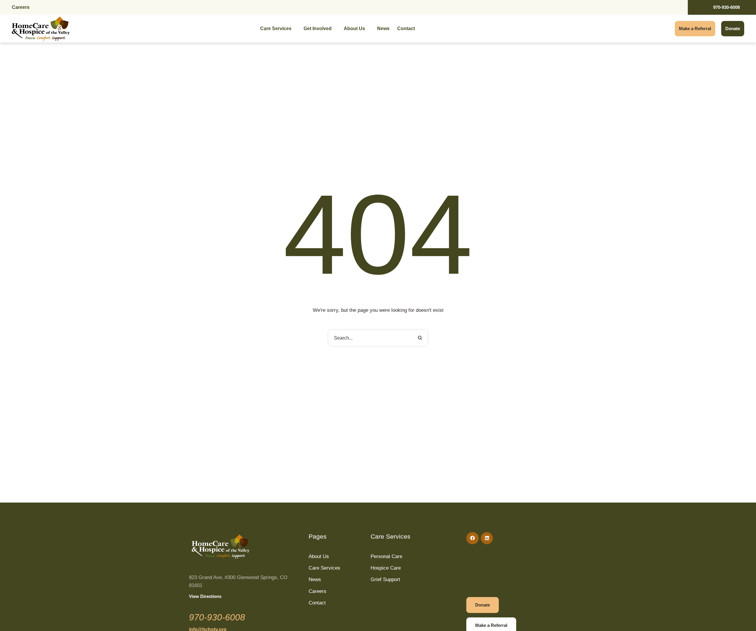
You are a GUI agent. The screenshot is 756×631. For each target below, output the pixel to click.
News (315, 579)
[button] (739, 623)
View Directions (205, 596)
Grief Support (385, 579)
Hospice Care (386, 568)
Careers (21, 7)
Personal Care (386, 556)
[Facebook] (472, 538)
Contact (317, 603)
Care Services (324, 568)
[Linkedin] (487, 538)
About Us (319, 556)
